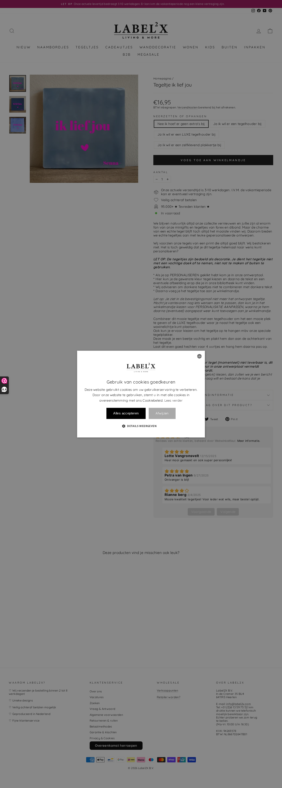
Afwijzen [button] (162, 413)
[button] (141, 426)
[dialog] (141, 394)
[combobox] (199, 356)
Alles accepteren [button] (126, 413)
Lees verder (173, 400)
